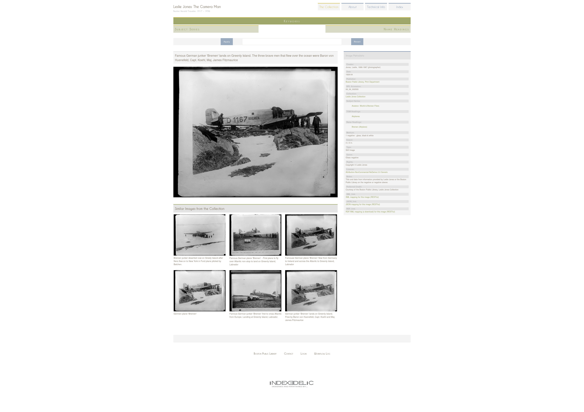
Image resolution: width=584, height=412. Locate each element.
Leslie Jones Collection (355, 96)
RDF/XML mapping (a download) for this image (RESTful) (370, 211)
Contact (288, 353)
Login (304, 353)
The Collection (328, 7)
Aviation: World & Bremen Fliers (365, 105)
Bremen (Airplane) (359, 126)
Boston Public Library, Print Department (362, 81)
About (352, 7)
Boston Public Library (265, 353)
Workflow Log (322, 353)
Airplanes (356, 116)
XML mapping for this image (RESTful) (362, 197)
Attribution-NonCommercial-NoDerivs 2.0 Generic (367, 172)
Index (399, 7)
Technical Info (376, 7)
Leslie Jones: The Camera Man (197, 7)
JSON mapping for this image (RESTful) (363, 204)
